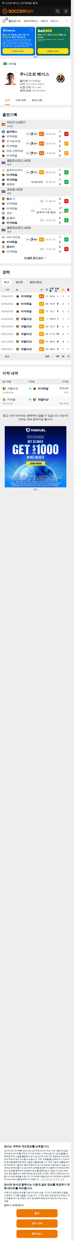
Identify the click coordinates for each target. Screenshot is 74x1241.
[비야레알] (61, 81)
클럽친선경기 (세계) (19, 160)
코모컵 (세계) (15, 189)
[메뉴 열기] (66, 11)
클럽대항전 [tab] (36, 282)
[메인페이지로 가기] (20, 11)
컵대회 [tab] (19, 282)
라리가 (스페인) (16, 122)
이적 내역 (21, 100)
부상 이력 (37, 100)
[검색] (57, 11)
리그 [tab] (6, 282)
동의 (37, 1213)
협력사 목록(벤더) (14, 1205)
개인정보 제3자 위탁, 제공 (52, 1179)
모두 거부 (37, 1223)
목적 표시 (37, 1233)
